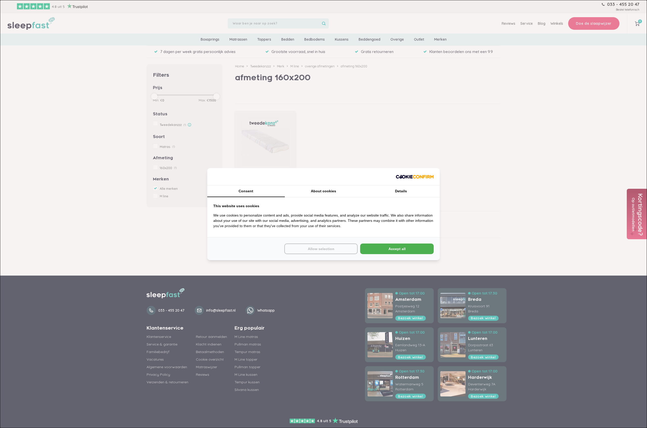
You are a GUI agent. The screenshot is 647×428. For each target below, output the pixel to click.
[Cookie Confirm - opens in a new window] (415, 176)
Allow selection (321, 249)
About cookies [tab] (323, 191)
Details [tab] (401, 191)
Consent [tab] (246, 191)
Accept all (397, 249)
